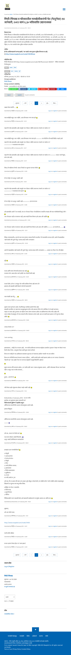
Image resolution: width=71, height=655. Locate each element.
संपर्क (30, 643)
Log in (9, 95)
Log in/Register (9, 566)
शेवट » (54, 103)
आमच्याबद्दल (25, 643)
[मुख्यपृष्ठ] (7, 6)
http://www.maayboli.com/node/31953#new (20, 54)
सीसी (46, 636)
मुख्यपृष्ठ (11, 14)
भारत (12, 71)
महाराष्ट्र (16, 71)
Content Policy (26, 649)
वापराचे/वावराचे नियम (9, 643)
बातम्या (41, 636)
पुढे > (47, 103)
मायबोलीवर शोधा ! (9, 614)
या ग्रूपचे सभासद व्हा (9, 586)
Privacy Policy (17, 649)
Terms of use (8, 649)
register (19, 95)
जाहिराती (34, 636)
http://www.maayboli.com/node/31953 (17, 522)
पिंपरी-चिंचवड (8, 81)
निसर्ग (15, 68)
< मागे (25, 103)
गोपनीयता (18, 643)
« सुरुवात (17, 103)
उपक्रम (11, 68)
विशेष (28, 636)
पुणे (19, 71)
